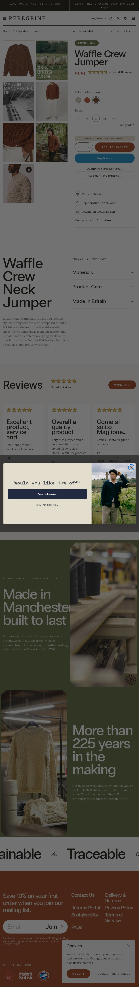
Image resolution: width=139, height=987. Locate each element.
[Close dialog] (131, 467)
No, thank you (47, 504)
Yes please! (47, 494)
